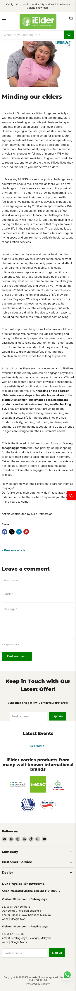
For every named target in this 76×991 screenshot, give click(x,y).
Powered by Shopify (38, 983)
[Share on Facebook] (4, 532)
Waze (5, 918)
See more (36, 745)
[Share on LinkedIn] (19, 532)
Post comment (17, 656)
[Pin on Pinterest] (26, 532)
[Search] (69, 35)
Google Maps (19, 942)
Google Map (18, 918)
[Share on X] (12, 532)
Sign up (57, 716)
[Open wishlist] (71, 495)
